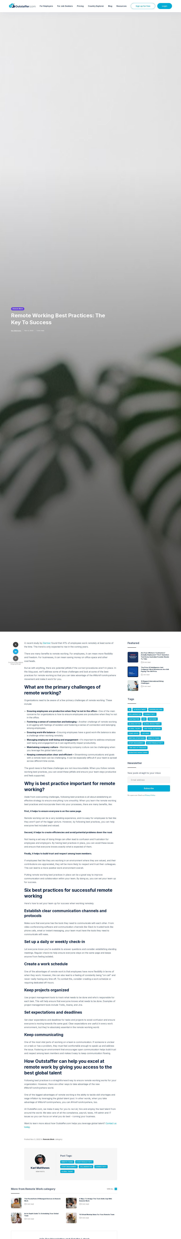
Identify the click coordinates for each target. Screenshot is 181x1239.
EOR (144, 719)
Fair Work (152, 719)
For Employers (46, 6)
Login (164, 6)
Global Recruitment (152, 724)
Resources (121, 6)
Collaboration (86, 1166)
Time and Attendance (137, 747)
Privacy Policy (150, 795)
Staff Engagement (68, 1166)
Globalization (134, 724)
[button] (46, 6)
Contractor (134, 719)
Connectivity (101, 1166)
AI (129, 709)
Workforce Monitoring (138, 752)
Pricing (80, 6)
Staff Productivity (84, 1162)
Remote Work (18, 309)
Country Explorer (96, 6)
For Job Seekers (65, 6)
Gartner (46, 643)
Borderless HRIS (155, 709)
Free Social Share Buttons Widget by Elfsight (15, 663)
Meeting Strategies (137, 738)
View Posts (40, 1171)
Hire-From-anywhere (152, 728)
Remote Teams (67, 1162)
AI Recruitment (140, 709)
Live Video (145, 733)
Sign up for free (143, 6)
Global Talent (67, 1171)
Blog (110, 6)
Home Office (133, 733)
